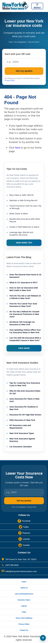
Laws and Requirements (24, 594)
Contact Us (24, 630)
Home (24, 582)
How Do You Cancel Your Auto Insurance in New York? (23, 304)
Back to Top (43, 638)
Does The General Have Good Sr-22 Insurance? (25, 275)
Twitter (26, 527)
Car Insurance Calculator (20, 446)
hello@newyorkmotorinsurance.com (21, 571)
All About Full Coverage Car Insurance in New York (22, 323)
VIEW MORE (24, 348)
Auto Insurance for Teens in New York (24, 400)
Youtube (26, 545)
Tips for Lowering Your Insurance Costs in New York (24, 384)
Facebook (26, 521)
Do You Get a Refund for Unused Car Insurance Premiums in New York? (24, 314)
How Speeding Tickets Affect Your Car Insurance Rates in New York (25, 331)
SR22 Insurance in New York (22, 420)
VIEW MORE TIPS (24, 242)
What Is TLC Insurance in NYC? (23, 282)
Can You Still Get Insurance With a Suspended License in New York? (25, 339)
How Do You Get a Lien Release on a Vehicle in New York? (25, 296)
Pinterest (26, 533)
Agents (24, 606)
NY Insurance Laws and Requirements (20, 426)
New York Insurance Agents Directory (22, 439)
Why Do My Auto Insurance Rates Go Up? (24, 392)
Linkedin (26, 539)
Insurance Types (24, 600)
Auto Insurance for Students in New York (23, 408)
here (17, 147)
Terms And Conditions (24, 618)
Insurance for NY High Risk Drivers (25, 414)
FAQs (24, 612)
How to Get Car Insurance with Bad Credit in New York (23, 289)
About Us (24, 588)
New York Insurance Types (21, 433)
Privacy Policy (10, 80)
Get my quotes (24, 71)
